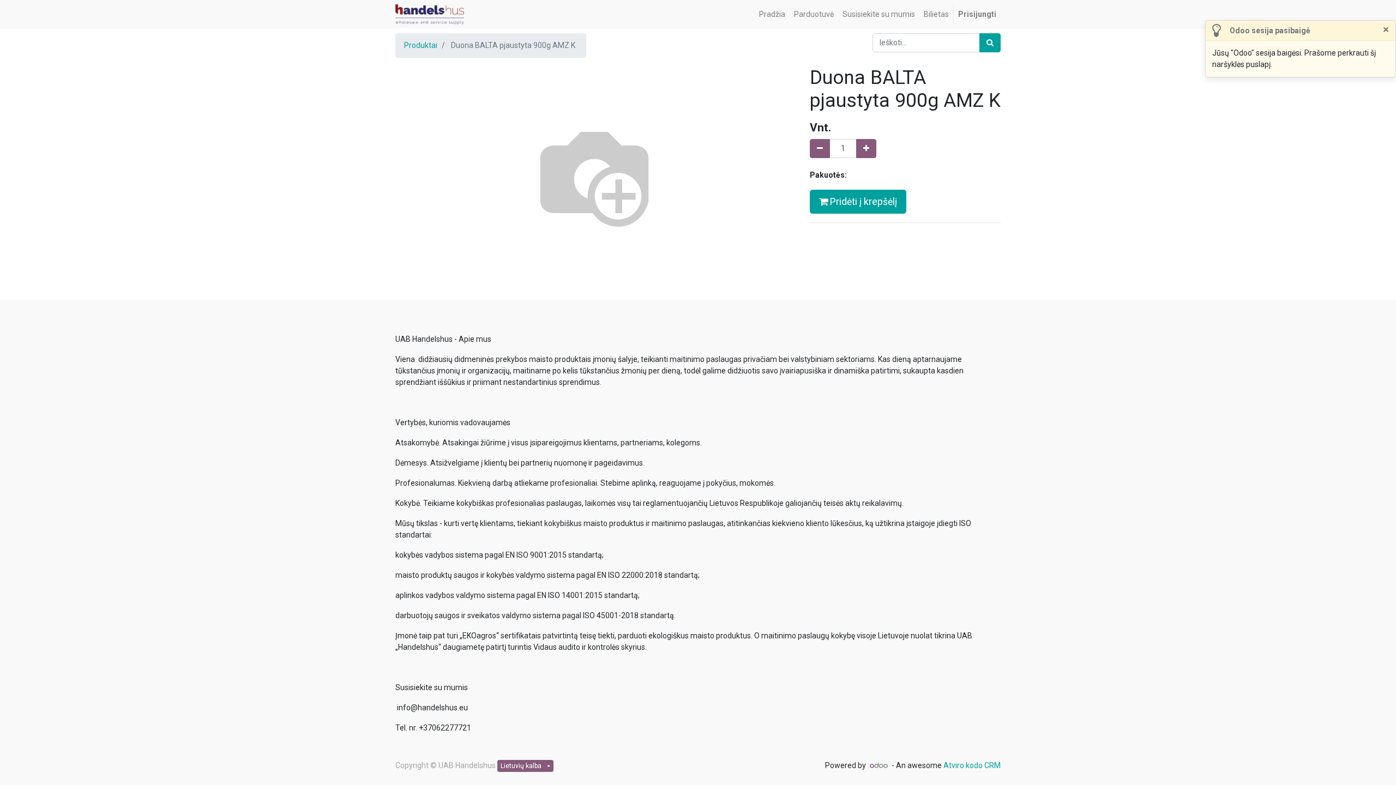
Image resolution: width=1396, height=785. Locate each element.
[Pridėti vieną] (866, 148)
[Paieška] (990, 42)
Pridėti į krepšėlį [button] (862, 201)
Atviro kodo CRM (972, 765)
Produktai (420, 45)
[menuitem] (772, 14)
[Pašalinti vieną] (820, 148)
